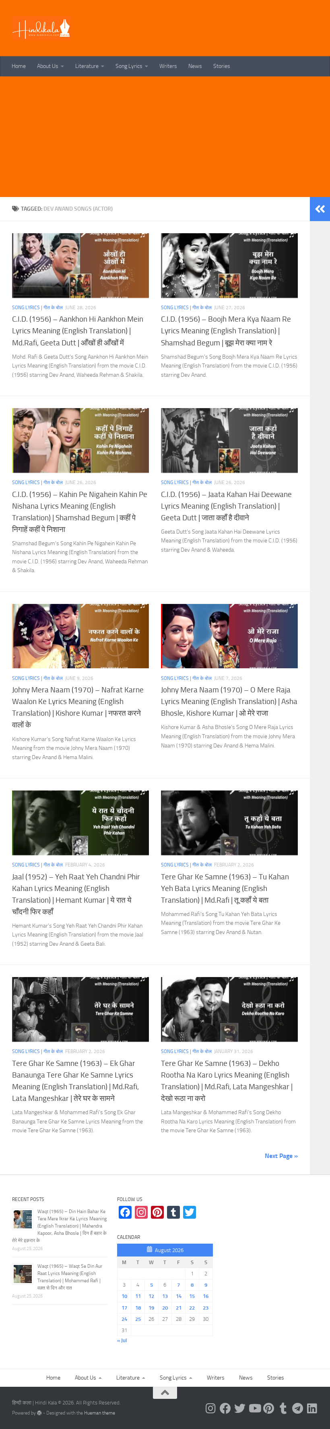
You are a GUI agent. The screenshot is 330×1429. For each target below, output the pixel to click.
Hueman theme (99, 1413)
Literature (87, 66)
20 (165, 1308)
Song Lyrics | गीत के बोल (37, 307)
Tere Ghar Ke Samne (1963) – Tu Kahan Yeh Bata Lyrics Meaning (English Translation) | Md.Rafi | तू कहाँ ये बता (225, 888)
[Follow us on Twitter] (239, 1408)
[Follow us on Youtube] (254, 1408)
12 (151, 1296)
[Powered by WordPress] (39, 1413)
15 (192, 1296)
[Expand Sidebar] (320, 209)
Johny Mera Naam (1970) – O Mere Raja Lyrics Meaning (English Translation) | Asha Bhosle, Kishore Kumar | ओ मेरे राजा (229, 701)
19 (151, 1308)
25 (138, 1319)
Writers (168, 66)
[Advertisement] (165, 136)
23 (205, 1308)
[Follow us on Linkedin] (312, 1408)
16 (205, 1296)
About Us (47, 66)
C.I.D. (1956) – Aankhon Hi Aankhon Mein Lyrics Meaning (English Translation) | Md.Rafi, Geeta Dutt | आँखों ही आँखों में (77, 330)
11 (138, 1296)
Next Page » (281, 1156)
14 (179, 1296)
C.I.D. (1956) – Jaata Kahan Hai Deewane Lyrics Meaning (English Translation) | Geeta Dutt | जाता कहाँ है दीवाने (226, 506)
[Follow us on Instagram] (211, 1408)
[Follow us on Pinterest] (268, 1408)
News (195, 66)
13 (165, 1296)
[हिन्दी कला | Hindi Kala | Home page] (42, 28)
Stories (221, 66)
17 (124, 1308)
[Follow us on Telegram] (297, 1408)
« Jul (122, 1340)
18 (138, 1308)
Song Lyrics (129, 66)
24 (124, 1319)
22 (192, 1308)
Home (19, 66)
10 (124, 1296)
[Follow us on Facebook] (225, 1408)
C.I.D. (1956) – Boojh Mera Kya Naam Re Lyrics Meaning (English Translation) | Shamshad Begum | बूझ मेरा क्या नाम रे (226, 330)
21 (179, 1308)
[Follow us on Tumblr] (283, 1408)
